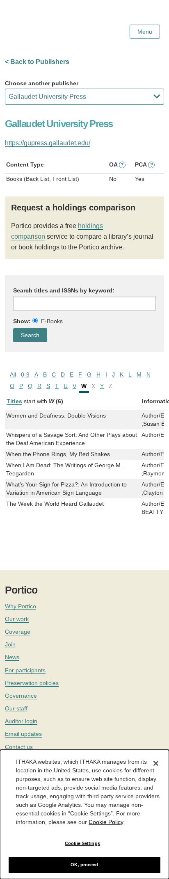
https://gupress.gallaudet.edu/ (47, 142)
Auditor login (21, 721)
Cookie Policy (106, 822)
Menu (144, 31)
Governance (21, 695)
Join (10, 644)
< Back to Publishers (37, 61)
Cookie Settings (82, 843)
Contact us (19, 747)
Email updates (23, 734)
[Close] (156, 763)
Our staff (16, 708)
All (13, 374)
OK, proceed (84, 864)
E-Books (52, 321)
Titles (14, 401)
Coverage (17, 631)
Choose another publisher (41, 83)
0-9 (25, 374)
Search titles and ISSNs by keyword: (63, 290)
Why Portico (20, 606)
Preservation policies (32, 683)
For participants (25, 670)
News (12, 657)
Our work (17, 619)
